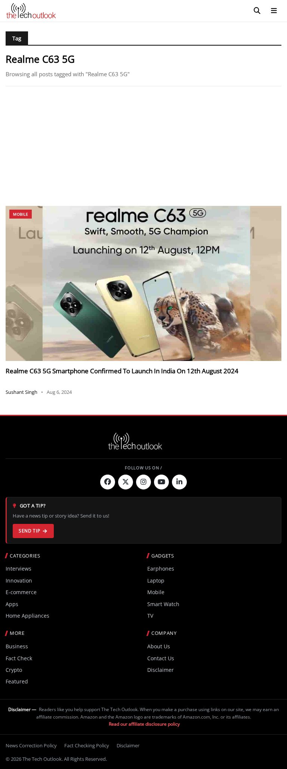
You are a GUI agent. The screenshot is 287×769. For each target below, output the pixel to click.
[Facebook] (107, 482)
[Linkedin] (179, 482)
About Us (158, 646)
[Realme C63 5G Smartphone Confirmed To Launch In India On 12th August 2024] (143, 283)
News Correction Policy (31, 745)
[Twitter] (125, 482)
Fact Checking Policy (86, 745)
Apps (12, 604)
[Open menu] (273, 10)
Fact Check (19, 658)
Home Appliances (27, 615)
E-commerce (21, 592)
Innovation (19, 580)
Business (17, 646)
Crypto (14, 669)
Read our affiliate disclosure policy (144, 724)
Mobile (20, 214)
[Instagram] (143, 482)
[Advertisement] (143, 146)
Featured (17, 681)
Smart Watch (163, 604)
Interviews (18, 568)
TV (150, 615)
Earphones (160, 568)
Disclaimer (160, 669)
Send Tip (29, 531)
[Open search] (257, 10)
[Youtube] (161, 482)
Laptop (155, 580)
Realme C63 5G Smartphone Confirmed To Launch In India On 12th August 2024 (122, 371)
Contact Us (160, 658)
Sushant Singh (21, 392)
